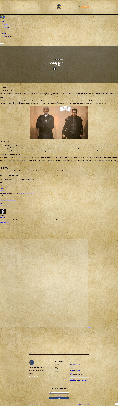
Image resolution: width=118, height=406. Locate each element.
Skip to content (2, 0)
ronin (31, 193)
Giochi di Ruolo (72, 360)
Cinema (56, 59)
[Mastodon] (32, 6)
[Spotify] (34, 6)
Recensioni (61, 59)
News (58, 59)
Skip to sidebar (8, 0)
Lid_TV (90, 327)
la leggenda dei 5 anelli (13, 193)
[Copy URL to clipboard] (8, 196)
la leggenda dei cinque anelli (23, 193)
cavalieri (3, 193)
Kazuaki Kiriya (20, 86)
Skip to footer (13, 0)
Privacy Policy (58, 396)
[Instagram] (31, 6)
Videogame (71, 367)
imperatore (7, 193)
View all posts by (4, 222)
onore (29, 193)
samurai (33, 193)
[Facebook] (29, 6)
